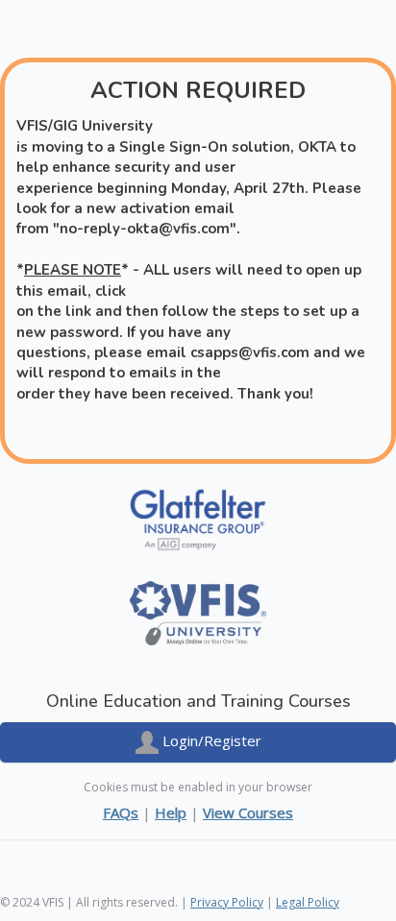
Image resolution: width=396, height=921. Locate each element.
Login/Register (210, 740)
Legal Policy (307, 902)
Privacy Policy (226, 902)
